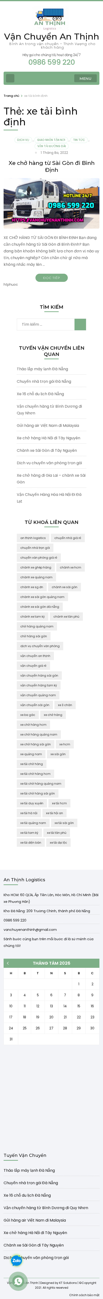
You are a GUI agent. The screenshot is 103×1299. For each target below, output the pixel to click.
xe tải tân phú (56, 833)
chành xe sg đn (31, 587)
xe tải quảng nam (33, 823)
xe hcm (64, 744)
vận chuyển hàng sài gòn (39, 675)
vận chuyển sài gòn (34, 705)
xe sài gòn (58, 754)
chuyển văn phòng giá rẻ (38, 558)
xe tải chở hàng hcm (35, 774)
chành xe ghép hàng (35, 567)
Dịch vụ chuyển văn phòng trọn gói (49, 463)
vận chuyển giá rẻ (33, 666)
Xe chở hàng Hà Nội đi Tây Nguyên (48, 438)
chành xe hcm (70, 567)
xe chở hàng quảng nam (38, 734)
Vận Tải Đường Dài (51, 146)
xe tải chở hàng (31, 764)
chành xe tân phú (66, 617)
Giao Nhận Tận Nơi (51, 140)
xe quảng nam (31, 754)
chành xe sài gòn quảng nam (42, 597)
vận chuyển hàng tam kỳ (38, 685)
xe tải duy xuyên (31, 803)
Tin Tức (79, 140)
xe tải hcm (59, 803)
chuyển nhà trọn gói (35, 548)
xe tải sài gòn (64, 823)
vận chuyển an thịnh (35, 656)
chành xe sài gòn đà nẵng (39, 607)
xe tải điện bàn (30, 843)
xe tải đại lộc (58, 843)
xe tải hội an (54, 813)
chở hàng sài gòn (33, 636)
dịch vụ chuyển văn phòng (40, 646)
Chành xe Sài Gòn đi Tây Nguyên (47, 450)
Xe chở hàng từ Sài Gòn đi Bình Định (52, 166)
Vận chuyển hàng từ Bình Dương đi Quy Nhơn (46, 1208)
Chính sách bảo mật (84, 1295)
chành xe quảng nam (36, 577)
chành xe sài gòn (64, 587)
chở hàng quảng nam (36, 626)
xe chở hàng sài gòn (35, 744)
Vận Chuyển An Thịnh (51, 36)
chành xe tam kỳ (32, 617)
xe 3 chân (65, 705)
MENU (86, 78)
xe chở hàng (53, 715)
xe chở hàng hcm (33, 725)
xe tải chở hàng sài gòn (37, 793)
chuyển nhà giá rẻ (67, 538)
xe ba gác (27, 715)
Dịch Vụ (23, 140)
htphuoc (11, 284)
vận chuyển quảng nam (38, 695)
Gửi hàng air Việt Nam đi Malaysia (48, 425)
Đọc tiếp (51, 278)
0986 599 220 (15, 920)
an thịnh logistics (33, 538)
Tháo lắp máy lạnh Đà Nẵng (42, 369)
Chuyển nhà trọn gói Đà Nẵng (44, 381)
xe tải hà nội (28, 813)
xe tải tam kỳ (29, 833)
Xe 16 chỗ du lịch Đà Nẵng (40, 394)
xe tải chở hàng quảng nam (40, 784)
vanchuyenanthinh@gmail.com (30, 929)
